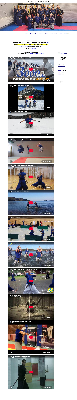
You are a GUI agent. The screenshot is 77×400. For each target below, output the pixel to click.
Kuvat (61, 33)
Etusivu (26, 33)
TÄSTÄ (47, 42)
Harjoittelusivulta (24, 46)
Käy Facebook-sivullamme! (62, 53)
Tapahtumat (40, 33)
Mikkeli (59, 70)
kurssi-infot (33, 48)
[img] (38, 17)
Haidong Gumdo (33, 33)
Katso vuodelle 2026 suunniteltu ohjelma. (35, 53)
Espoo (59, 72)
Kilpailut (46, 33)
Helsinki (59, 74)
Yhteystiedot (66, 33)
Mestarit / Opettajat (54, 33)
